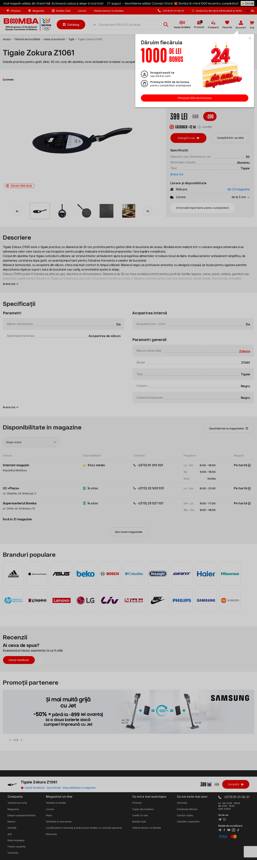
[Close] (250, 38)
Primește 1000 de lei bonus (195, 98)
